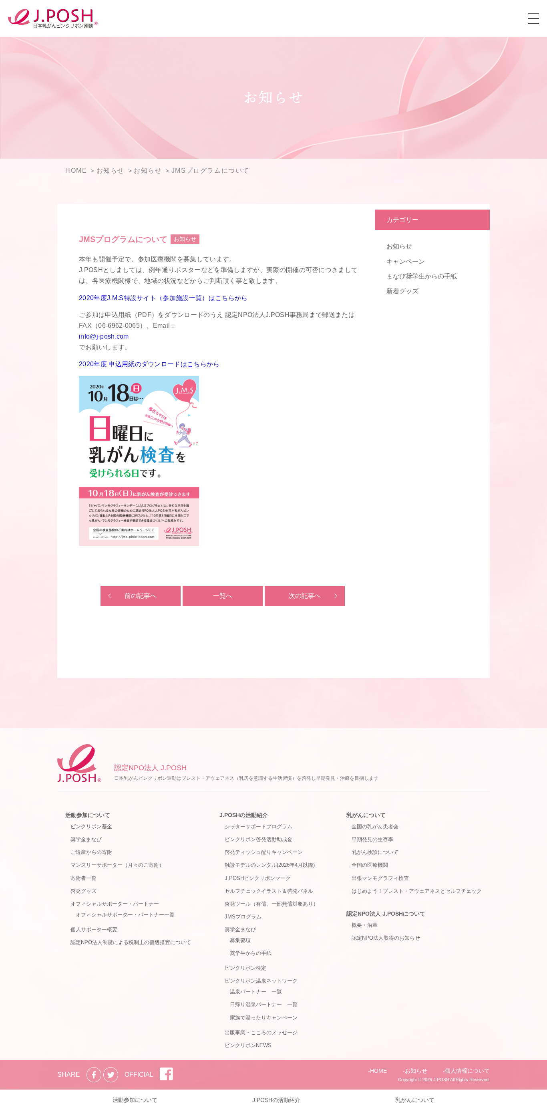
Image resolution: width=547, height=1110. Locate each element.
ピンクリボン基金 (91, 826)
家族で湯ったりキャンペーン (264, 1018)
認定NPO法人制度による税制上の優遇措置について (130, 942)
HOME (378, 1071)
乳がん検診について (375, 852)
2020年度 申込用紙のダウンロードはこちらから (149, 364)
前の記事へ (141, 595)
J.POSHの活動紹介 (243, 815)
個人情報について (467, 1071)
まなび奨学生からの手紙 (421, 276)
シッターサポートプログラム (258, 826)
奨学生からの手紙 (250, 953)
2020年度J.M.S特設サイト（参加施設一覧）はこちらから (163, 298)
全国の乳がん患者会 (375, 826)
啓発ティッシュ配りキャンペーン (264, 852)
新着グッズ (402, 291)
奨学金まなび (86, 839)
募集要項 (240, 940)
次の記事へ (305, 595)
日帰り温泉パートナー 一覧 (264, 1004)
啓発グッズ (83, 891)
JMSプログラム (243, 917)
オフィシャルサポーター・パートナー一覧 (125, 915)
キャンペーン (405, 261)
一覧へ (222, 595)
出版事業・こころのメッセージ (261, 1032)
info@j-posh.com (104, 336)
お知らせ (399, 246)
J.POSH (441, 1079)
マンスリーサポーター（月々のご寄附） (117, 865)
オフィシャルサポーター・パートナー (114, 904)
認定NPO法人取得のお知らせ (386, 938)
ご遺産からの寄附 (91, 852)
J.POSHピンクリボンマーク (258, 878)
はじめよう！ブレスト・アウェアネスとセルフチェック (417, 891)
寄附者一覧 (83, 878)
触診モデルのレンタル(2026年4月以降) (270, 865)
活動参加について (87, 815)
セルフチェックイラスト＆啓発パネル (269, 891)
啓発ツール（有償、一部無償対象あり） (271, 904)
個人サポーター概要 (93, 929)
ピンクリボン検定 (245, 968)
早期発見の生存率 (372, 839)
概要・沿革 (365, 925)
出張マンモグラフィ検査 (380, 878)
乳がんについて (366, 815)
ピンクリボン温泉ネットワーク (261, 981)
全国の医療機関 (370, 865)
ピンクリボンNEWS (248, 1045)
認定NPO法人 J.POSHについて (385, 913)
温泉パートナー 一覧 (256, 992)
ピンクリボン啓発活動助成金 (258, 839)
